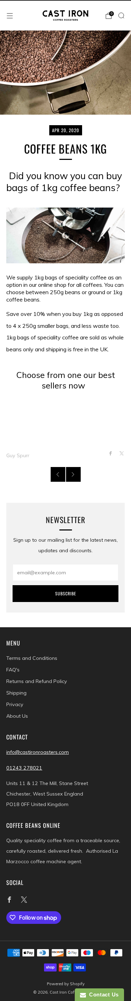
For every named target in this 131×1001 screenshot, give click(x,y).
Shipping (16, 693)
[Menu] (9, 15)
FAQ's (13, 670)
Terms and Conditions (31, 658)
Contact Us (102, 994)
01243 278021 (24, 768)
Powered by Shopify (66, 983)
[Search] (121, 15)
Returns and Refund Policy (36, 681)
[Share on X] (121, 453)
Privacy (14, 704)
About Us (17, 716)
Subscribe (65, 593)
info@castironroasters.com (37, 752)
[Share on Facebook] (110, 453)
